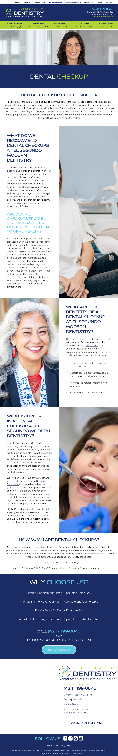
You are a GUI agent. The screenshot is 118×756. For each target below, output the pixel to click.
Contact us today (19, 567)
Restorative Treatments (38, 27)
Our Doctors (39, 3)
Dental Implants (83, 23)
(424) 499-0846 (102, 9)
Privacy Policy (65, 746)
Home (17, 3)
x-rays (28, 477)
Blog (100, 3)
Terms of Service (52, 746)
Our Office (27, 3)
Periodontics (106, 27)
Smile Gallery (89, 3)
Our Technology (54, 3)
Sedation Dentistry (83, 27)
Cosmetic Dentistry (61, 23)
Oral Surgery (15, 27)
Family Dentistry (38, 23)
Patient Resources (72, 3)
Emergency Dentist (106, 23)
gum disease (91, 345)
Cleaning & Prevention (15, 23)
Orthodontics (61, 27)
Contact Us (109, 3)
